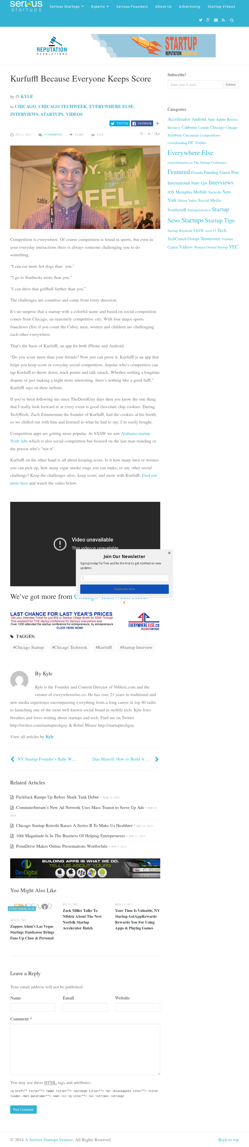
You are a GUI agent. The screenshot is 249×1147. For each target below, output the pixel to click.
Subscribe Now (124, 589)
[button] (124, 556)
